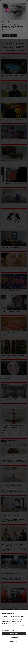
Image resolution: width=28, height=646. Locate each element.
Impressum (13, 630)
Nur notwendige (14, 637)
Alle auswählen (14, 633)
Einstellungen (14, 641)
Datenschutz (5, 630)
